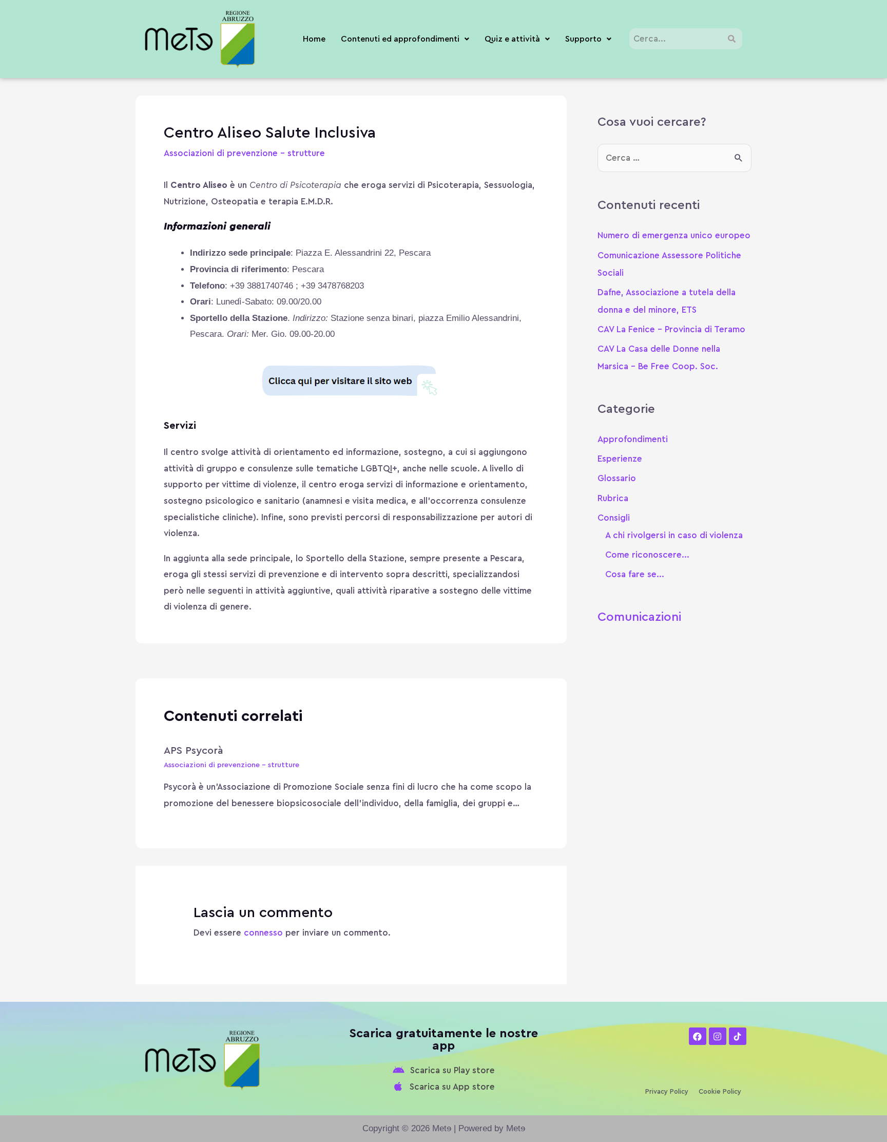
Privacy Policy (666, 1091)
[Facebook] (697, 1036)
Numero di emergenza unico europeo (673, 235)
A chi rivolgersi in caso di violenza (674, 535)
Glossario (616, 478)
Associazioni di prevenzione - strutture (244, 153)
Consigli (613, 517)
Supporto (583, 39)
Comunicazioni (639, 617)
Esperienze (619, 458)
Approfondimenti (632, 439)
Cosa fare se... (634, 574)
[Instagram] (717, 1036)
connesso (263, 932)
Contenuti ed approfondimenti (400, 39)
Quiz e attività (512, 39)
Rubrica (612, 498)
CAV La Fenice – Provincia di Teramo (671, 329)
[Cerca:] (674, 158)
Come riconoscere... (647, 554)
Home (314, 39)
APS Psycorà (193, 751)
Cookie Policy (720, 1091)
